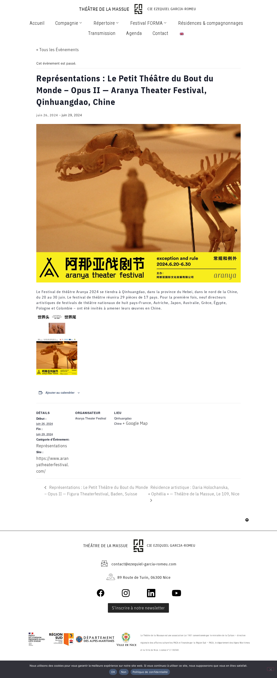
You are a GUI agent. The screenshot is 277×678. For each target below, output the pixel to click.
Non (124, 672)
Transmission (102, 33)
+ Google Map (135, 423)
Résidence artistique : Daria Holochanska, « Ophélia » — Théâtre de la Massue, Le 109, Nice (193, 490)
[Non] (270, 669)
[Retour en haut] (247, 520)
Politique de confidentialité (150, 672)
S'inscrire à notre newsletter (138, 608)
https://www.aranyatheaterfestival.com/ (52, 464)
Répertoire (104, 23)
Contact (160, 33)
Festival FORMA (146, 23)
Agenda (134, 33)
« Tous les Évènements (57, 49)
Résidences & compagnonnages (210, 23)
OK (113, 672)
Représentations (51, 445)
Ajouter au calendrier (59, 392)
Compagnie (66, 23)
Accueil (37, 23)
